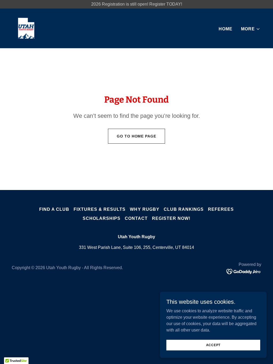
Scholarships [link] (102, 218)
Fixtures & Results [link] (100, 209)
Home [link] (225, 29)
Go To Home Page (136, 136)
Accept (213, 345)
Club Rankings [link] (184, 209)
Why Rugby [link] (144, 209)
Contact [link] (136, 218)
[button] (250, 29)
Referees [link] (221, 209)
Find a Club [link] (54, 209)
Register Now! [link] (171, 218)
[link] (26, 28)
